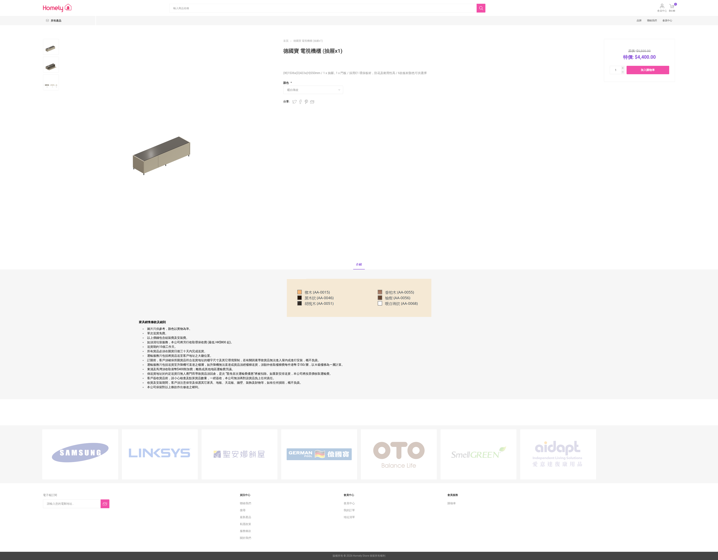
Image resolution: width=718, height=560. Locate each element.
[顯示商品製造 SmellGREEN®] (478, 454)
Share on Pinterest (306, 102)
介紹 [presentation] (359, 264)
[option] (80, 454)
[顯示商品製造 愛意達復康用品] (558, 454)
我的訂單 (349, 510)
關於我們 (245, 538)
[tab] (359, 264)
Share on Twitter (294, 102)
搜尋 (243, 510)
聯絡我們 (245, 503)
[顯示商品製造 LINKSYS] (160, 454)
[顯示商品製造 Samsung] (80, 454)
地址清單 (349, 517)
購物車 (451, 503)
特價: (628, 57)
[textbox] (323, 8)
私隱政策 (245, 524)
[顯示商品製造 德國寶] (319, 454)
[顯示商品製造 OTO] (399, 454)
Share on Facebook (300, 102)
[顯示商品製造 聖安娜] (239, 454)
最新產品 (245, 517)
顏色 (286, 83)
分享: (286, 101)
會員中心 (662, 10)
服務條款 (245, 531)
